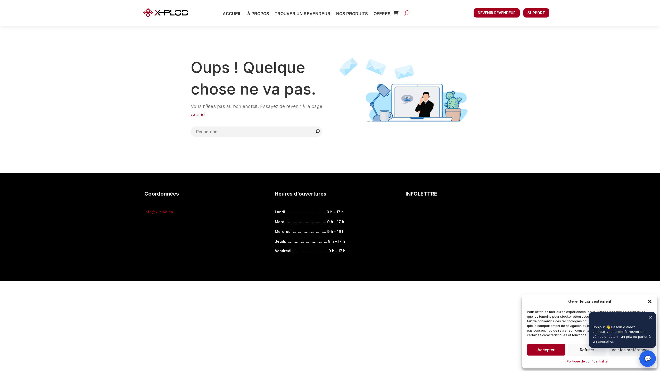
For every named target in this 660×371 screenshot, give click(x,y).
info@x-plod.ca (158, 212)
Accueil (232, 14)
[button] (649, 301)
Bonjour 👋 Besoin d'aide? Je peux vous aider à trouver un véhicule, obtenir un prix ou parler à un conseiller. (622, 334)
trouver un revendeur (303, 14)
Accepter (546, 349)
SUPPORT (536, 13)
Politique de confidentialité (587, 361)
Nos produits (352, 14)
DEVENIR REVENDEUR (497, 13)
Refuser (587, 349)
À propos (258, 14)
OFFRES (382, 14)
